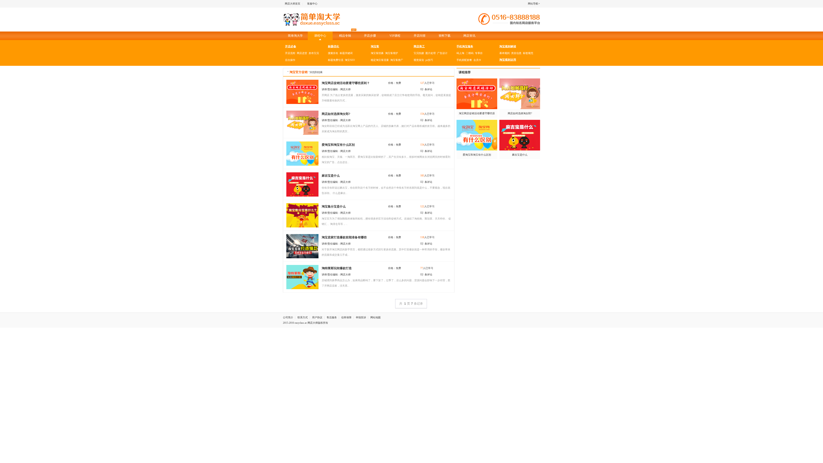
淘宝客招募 (377, 53)
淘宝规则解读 (507, 46)
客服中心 (312, 3)
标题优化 (333, 46)
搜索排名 (333, 53)
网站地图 (375, 317)
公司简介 (288, 317)
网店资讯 (469, 35)
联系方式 (302, 317)
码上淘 (460, 53)
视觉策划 (419, 60)
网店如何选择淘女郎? (520, 113)
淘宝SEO (350, 60)
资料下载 (445, 35)
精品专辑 (345, 35)
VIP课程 (394, 35)
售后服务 (332, 317)
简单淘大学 (295, 35)
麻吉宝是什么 (519, 154)
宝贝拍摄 (419, 53)
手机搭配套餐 (464, 60)
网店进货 (302, 53)
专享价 (479, 53)
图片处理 (430, 53)
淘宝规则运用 (507, 59)
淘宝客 (375, 46)
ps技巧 (429, 60)
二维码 (469, 53)
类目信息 (516, 53)
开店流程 (290, 53)
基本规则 (504, 53)
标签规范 (528, 53)
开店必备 (290, 46)
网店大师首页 (292, 3)
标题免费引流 (335, 60)
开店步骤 (370, 35)
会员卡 (477, 60)
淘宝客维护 (391, 53)
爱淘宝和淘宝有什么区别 (477, 154)
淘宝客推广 (396, 60)
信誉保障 (346, 317)
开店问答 (420, 35)
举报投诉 (361, 317)
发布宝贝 (314, 53)
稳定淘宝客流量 (380, 60)
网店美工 (419, 46)
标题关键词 (346, 53)
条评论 (428, 89)
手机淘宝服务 (465, 46)
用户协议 (317, 317)
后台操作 (290, 60)
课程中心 (320, 35)
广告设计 (442, 53)
